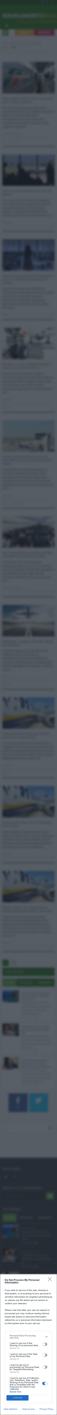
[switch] (44, 1344)
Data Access (28, 1409)
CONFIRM (17, 1398)
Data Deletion (10, 1409)
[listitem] (28, 1336)
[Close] (51, 1280)
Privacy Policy (46, 1409)
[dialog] (28, 1344)
